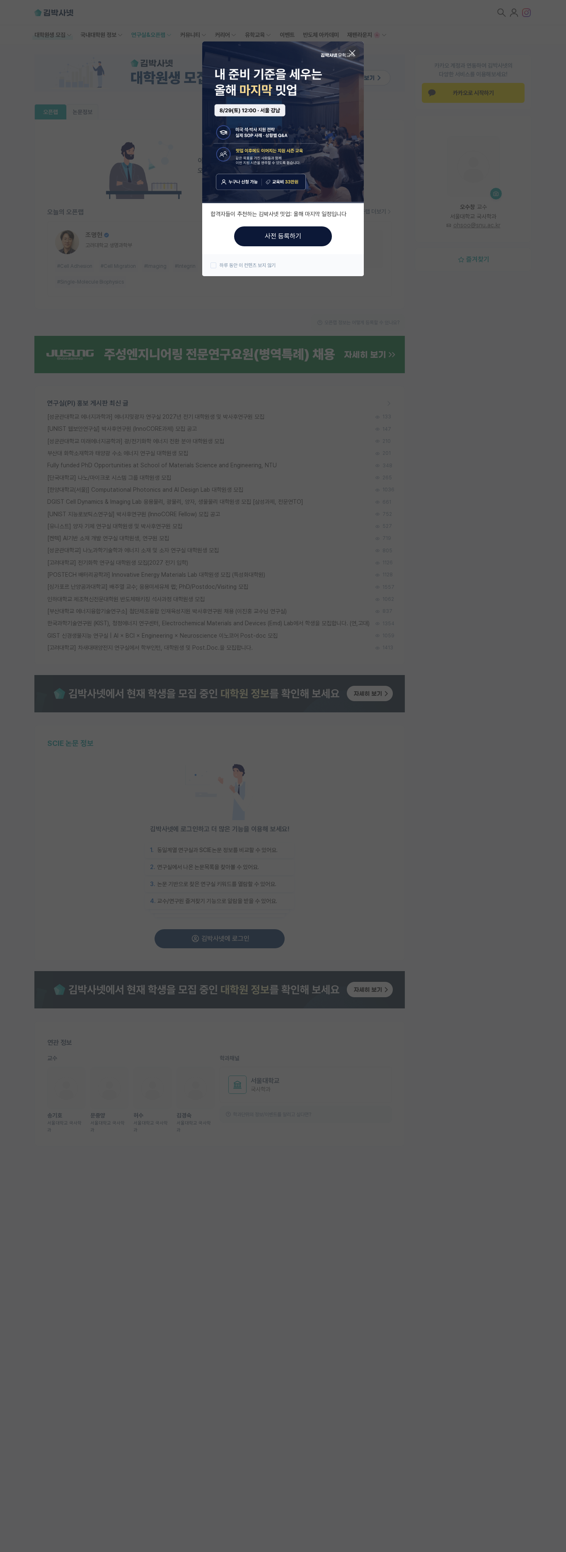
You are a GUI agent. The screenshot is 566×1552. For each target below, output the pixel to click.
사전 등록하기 (283, 236)
